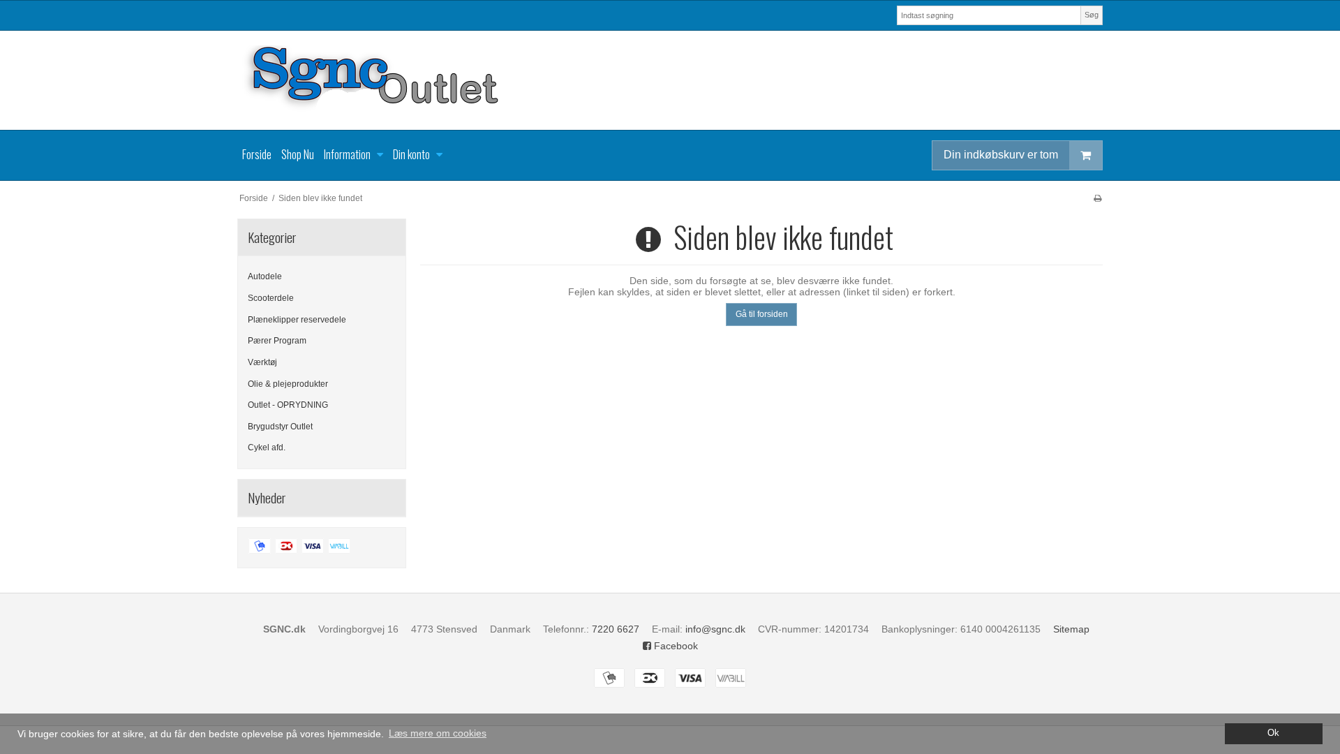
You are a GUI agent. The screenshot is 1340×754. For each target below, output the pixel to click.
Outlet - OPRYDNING (288, 405)
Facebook (674, 645)
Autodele (265, 276)
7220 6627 (615, 629)
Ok (1273, 733)
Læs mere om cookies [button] (437, 733)
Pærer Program (277, 341)
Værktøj (262, 362)
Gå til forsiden (762, 314)
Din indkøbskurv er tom (1001, 155)
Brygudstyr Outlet (280, 426)
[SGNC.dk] (670, 80)
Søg (1092, 14)
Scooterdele (271, 298)
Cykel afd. (266, 447)
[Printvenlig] (1097, 198)
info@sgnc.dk (715, 629)
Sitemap (1071, 629)
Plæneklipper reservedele (297, 320)
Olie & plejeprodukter (288, 384)
